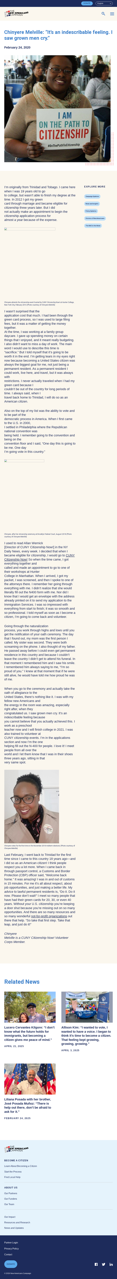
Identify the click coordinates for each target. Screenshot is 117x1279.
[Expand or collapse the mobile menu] (112, 14)
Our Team (9, 1204)
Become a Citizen (16, 1160)
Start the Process (13, 1171)
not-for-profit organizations (49, 916)
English (100, 3)
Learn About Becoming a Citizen (20, 1166)
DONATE (86, 3)
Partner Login (11, 1242)
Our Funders (10, 1199)
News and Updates (14, 1228)
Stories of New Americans (95, 218)
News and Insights (92, 204)
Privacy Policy (11, 1248)
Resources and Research (17, 1222)
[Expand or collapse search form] (103, 13)
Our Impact (9, 1217)
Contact (8, 1254)
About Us (11, 1187)
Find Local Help (12, 1177)
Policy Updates (91, 211)
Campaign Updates (92, 196)
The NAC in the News (93, 226)
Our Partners (10, 1193)
